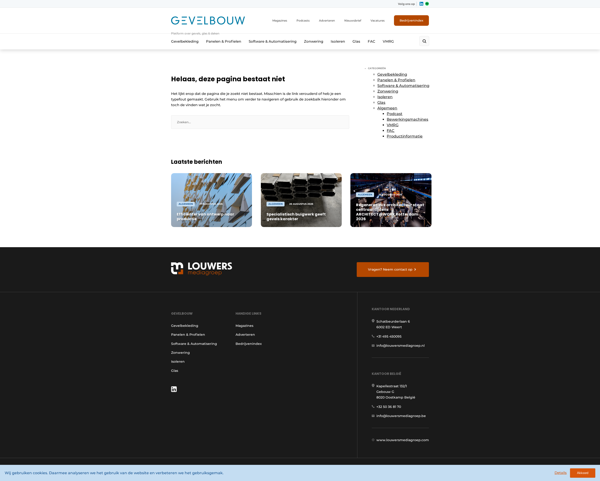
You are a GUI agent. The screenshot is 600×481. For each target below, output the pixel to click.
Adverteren (327, 20)
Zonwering (313, 41)
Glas (356, 41)
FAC (371, 41)
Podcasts (303, 20)
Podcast (394, 114)
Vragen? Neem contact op (390, 269)
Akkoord (582, 473)
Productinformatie (405, 136)
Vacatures (378, 20)
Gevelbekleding (185, 41)
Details (561, 472)
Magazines (279, 20)
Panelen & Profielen (223, 41)
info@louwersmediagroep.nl (400, 345)
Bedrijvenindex (411, 20)
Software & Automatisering (272, 41)
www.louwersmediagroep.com (402, 440)
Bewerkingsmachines (407, 119)
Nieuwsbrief (352, 20)
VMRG (388, 41)
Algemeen (387, 108)
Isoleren (338, 41)
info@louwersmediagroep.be (401, 416)
